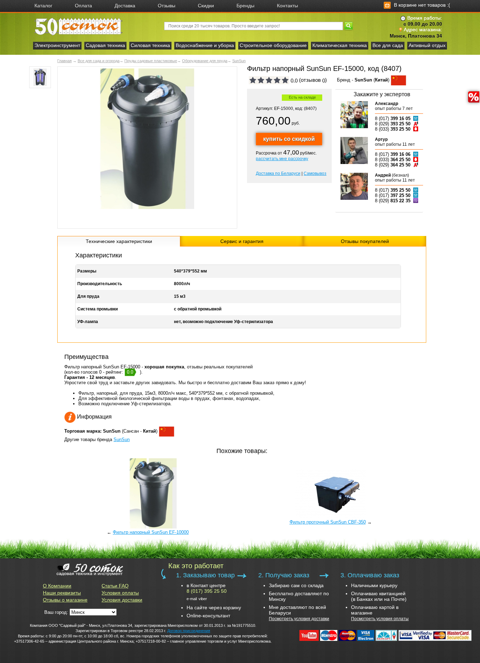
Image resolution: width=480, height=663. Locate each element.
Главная (64, 61)
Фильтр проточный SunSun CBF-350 (328, 522)
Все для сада (387, 45)
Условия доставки (122, 600)
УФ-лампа (87, 321)
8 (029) (392, 123)
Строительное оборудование (273, 45)
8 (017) (392, 118)
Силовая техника (150, 45)
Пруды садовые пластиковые (150, 61)
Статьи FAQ (115, 586)
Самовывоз (315, 173)
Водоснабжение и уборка (205, 45)
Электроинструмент (57, 45)
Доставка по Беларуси (278, 173)
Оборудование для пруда (204, 61)
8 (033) (392, 129)
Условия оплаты (120, 593)
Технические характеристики (119, 241)
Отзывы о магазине (65, 600)
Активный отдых (427, 45)
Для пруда (88, 296)
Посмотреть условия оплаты (380, 618)
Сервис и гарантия (242, 241)
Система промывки (97, 309)
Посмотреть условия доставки (299, 618)
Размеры (86, 271)
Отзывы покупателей (365, 241)
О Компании (57, 586)
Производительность (99, 283)
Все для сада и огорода (98, 61)
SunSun (239, 61)
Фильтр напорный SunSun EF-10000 (151, 532)
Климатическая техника (339, 45)
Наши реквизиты (62, 593)
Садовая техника (105, 45)
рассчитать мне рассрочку (282, 158)
